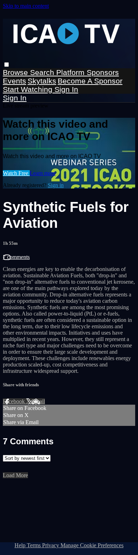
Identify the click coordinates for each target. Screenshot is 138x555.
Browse (16, 72)
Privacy (51, 545)
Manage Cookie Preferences (92, 545)
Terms (34, 545)
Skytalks (42, 81)
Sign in (66, 89)
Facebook (14, 401)
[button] (6, 64)
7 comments (16, 257)
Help (21, 545)
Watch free (16, 173)
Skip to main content (26, 6)
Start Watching (28, 89)
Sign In (15, 98)
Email (38, 401)
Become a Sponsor (90, 81)
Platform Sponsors (87, 72)
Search (43, 72)
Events (14, 81)
